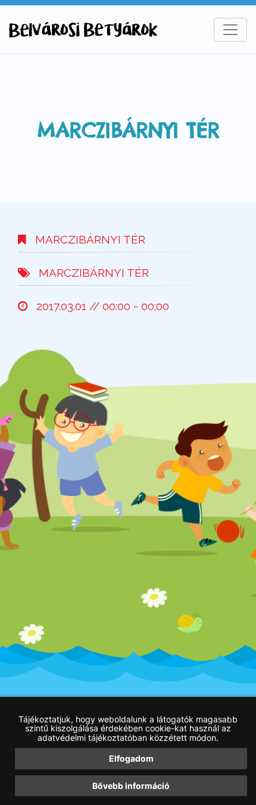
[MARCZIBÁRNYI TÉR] (83, 30)
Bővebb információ (131, 786)
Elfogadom (131, 758)
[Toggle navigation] (230, 30)
